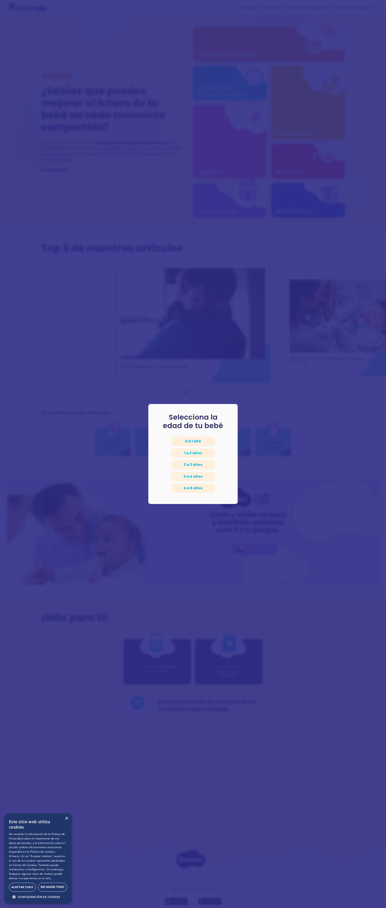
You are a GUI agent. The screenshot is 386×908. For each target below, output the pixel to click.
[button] (38, 897)
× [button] (66, 818)
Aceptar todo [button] (22, 887)
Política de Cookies (42, 852)
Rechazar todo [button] (53, 887)
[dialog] (37, 859)
